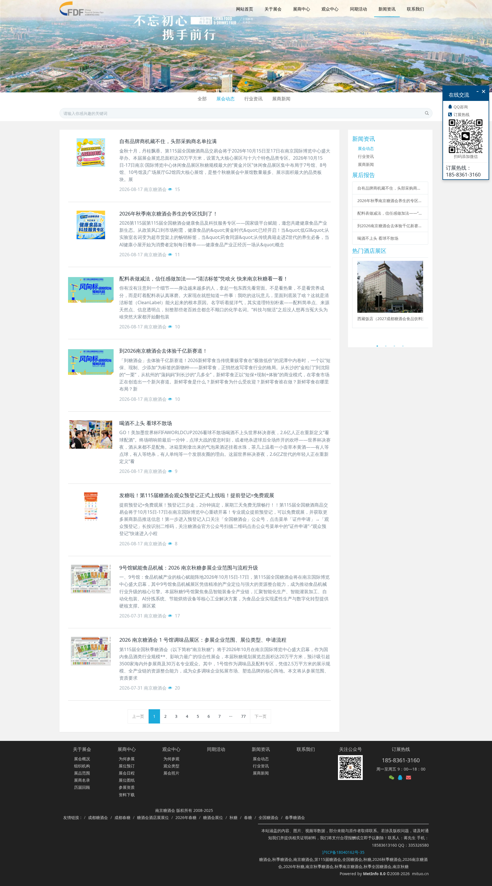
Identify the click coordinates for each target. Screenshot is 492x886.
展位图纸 (127, 780)
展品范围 (82, 773)
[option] (390, 292)
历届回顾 (82, 787)
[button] (24, 46)
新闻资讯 (261, 749)
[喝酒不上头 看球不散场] (91, 434)
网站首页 (244, 9)
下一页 (260, 716)
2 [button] (386, 346)
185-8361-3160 (401, 760)
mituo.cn (420, 873)
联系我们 (306, 749)
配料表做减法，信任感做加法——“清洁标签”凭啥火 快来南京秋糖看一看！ (390, 213)
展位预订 (127, 766)
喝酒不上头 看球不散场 (377, 238)
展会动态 (225, 98)
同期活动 (216, 749)
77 (243, 716)
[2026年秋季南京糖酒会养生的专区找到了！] (91, 225)
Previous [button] (355, 299)
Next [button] (425, 299)
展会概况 (82, 758)
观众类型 (171, 766)
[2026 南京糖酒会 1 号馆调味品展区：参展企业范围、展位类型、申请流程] (91, 651)
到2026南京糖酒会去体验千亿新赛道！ (390, 225)
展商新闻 (281, 98)
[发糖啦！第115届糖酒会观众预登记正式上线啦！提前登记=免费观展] (91, 506)
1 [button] (377, 346)
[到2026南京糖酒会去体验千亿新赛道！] (91, 362)
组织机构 (82, 766)
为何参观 (171, 758)
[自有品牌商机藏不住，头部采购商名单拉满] (91, 152)
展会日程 (127, 773)
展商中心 (127, 749)
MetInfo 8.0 (374, 873)
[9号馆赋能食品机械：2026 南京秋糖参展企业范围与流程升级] (91, 579)
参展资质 (127, 787)
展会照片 (171, 773)
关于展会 (82, 749)
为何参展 (127, 758)
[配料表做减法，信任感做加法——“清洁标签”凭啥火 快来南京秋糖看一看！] (91, 290)
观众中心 (171, 749)
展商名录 (82, 780)
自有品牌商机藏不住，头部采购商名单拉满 (390, 188)
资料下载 (127, 794)
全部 (202, 98)
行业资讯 (253, 98)
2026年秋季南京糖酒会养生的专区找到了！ (390, 200)
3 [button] (394, 346)
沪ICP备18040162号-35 (343, 852)
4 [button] (403, 346)
